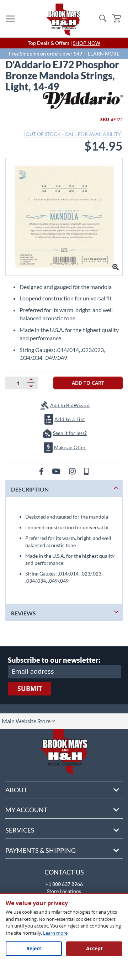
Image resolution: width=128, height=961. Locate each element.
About (16, 790)
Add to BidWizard (70, 405)
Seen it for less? (70, 433)
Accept (94, 948)
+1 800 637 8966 (64, 884)
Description (30, 489)
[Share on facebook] (42, 471)
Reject (33, 948)
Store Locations (64, 891)
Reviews (23, 613)
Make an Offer (70, 447)
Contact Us (64, 872)
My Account (26, 810)
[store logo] (63, 20)
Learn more (55, 933)
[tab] (64, 488)
